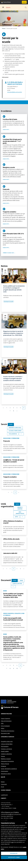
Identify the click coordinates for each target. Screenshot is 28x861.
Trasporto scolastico (9, 212)
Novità (3, 777)
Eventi (6, 795)
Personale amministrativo (7, 731)
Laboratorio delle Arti (10, 553)
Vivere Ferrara (6, 790)
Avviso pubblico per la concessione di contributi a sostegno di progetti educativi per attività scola (14, 289)
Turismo (3, 756)
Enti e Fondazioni (5, 726)
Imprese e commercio (6, 749)
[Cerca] (26, 7)
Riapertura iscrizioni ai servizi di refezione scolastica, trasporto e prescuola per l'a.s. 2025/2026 (13, 333)
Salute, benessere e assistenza (9, 769)
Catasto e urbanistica (6, 754)
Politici (2, 728)
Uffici (2, 723)
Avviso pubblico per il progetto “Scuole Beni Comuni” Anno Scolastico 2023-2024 (13, 595)
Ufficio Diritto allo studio (11, 539)
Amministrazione (6, 714)
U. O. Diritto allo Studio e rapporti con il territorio (15, 83)
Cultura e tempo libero (6, 744)
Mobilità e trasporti (6, 759)
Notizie (3, 782)
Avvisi (2, 787)
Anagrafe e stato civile (7, 741)
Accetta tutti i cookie (14, 857)
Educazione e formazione (7, 761)
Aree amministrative (6, 721)
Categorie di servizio (7, 737)
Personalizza (13, 853)
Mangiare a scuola (9, 167)
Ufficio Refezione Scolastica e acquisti (13, 522)
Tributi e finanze (5, 764)
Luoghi (2, 795)
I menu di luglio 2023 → (9, 253)
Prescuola (6, 189)
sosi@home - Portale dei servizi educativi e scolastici (13, 461)
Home (3, 28)
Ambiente (3, 766)
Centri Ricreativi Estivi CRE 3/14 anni (13, 234)
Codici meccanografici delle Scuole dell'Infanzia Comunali (13, 619)
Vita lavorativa (4, 746)
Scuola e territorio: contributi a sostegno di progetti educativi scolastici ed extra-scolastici (12, 378)
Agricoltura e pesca (6, 774)
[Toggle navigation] (3, 7)
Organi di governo (5, 718)
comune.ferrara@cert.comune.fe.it (11, 814)
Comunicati (4, 784)
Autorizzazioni (4, 771)
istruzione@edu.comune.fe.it (14, 92)
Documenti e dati (5, 733)
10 (17, 668)
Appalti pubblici (5, 751)
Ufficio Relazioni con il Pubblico (10, 812)
